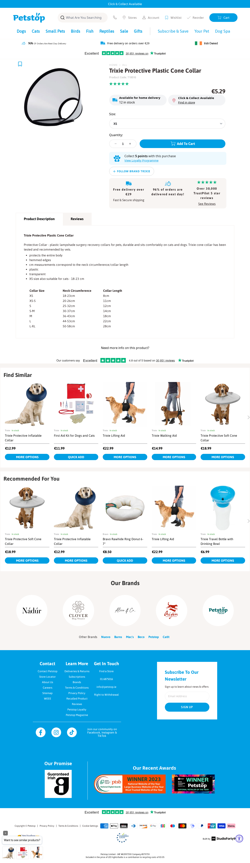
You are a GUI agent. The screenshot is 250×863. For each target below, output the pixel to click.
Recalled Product (77, 698)
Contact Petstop (47, 671)
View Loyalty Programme (141, 160)
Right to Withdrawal (106, 694)
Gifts (138, 31)
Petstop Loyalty (76, 709)
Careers (47, 687)
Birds (75, 31)
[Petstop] (29, 17)
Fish (90, 31)
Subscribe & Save (173, 31)
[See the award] (130, 784)
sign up (187, 707)
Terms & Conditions (77, 687)
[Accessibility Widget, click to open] (239, 838)
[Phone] (115, 17)
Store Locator (47, 676)
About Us (47, 682)
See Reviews (207, 203)
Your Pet (201, 31)
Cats (36, 31)
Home (113, 65)
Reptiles (106, 31)
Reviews (77, 219)
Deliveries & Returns (76, 671)
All (124, 65)
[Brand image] (32, 610)
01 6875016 (106, 679)
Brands (77, 682)
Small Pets (55, 31)
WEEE (47, 698)
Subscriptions (77, 676)
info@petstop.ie (106, 686)
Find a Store (106, 671)
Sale (124, 31)
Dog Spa (222, 31)
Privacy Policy (76, 693)
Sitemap (47, 693)
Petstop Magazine (77, 715)
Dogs (21, 31)
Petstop (32, 826)
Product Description (39, 219)
